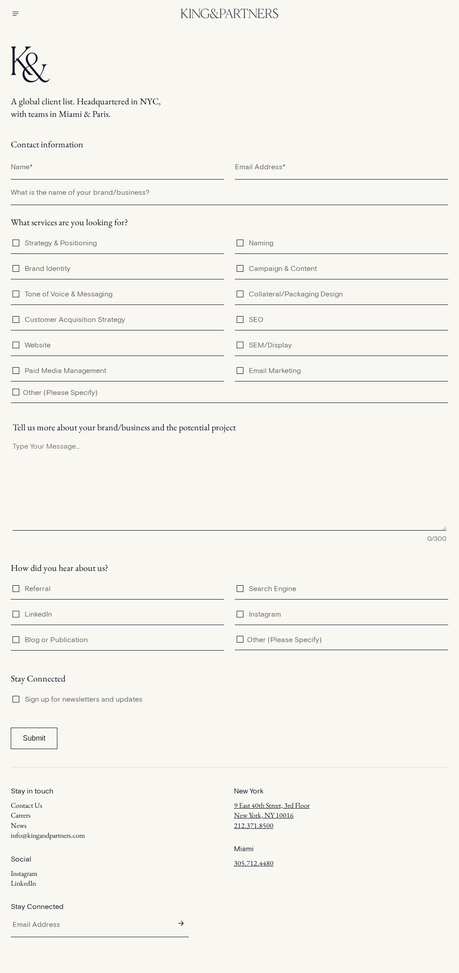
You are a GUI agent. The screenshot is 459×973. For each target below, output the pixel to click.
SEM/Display (270, 344)
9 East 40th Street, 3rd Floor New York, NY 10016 (272, 810)
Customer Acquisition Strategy (75, 319)
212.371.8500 (253, 825)
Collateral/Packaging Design (296, 293)
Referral (38, 588)
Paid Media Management (65, 370)
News (18, 825)
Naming (261, 242)
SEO (256, 319)
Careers (20, 815)
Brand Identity (47, 268)
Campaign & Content (283, 268)
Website (38, 344)
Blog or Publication (56, 639)
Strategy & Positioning (61, 242)
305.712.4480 (253, 863)
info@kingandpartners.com (48, 835)
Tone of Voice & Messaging (69, 293)
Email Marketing (275, 370)
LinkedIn (38, 613)
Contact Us (26, 805)
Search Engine (272, 588)
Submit (34, 738)
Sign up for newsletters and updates (84, 699)
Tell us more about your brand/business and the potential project (124, 427)
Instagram (265, 613)
